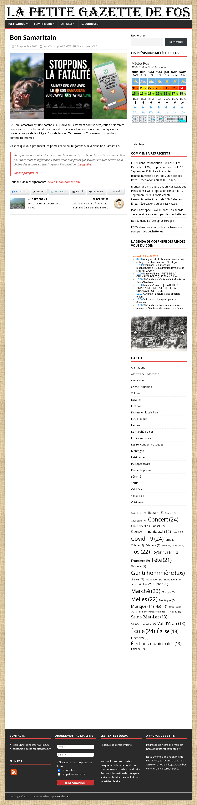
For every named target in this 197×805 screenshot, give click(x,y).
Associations (139, 380)
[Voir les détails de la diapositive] (159, 334)
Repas (175, 611)
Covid (178, 532)
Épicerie (136, 399)
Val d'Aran (137, 489)
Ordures (175, 607)
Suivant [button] (182, 333)
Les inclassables (141, 438)
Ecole (166, 545)
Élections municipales (156, 643)
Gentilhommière (158, 573)
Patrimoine (138, 457)
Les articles (68, 770)
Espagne (178, 545)
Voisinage (137, 502)
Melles (144, 599)
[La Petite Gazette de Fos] (98, 18)
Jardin (136, 584)
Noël (161, 606)
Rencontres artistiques (155, 611)
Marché (145, 590)
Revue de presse (141, 470)
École (143, 631)
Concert (163, 519)
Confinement (140, 526)
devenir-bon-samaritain (64, 182)
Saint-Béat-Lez (149, 617)
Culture (135, 393)
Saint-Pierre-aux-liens (143, 624)
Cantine (170, 513)
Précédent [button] (136, 333)
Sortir (134, 483)
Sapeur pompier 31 (26, 173)
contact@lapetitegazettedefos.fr (32, 748)
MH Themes (63, 796)
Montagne (137, 451)
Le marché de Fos (142, 431)
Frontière (140, 560)
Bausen (155, 513)
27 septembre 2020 (26, 46)
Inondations (172, 579)
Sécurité (136, 476)
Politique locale (140, 463)
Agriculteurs (138, 513)
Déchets (153, 545)
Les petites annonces (74, 774)
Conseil (158, 526)
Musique (142, 606)
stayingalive (84, 164)
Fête (162, 559)
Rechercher (138, 35)
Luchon (160, 584)
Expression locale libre (145, 412)
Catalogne (138, 520)
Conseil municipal (151, 531)
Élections (139, 638)
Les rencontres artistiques (147, 444)
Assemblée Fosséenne (145, 374)
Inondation (154, 579)
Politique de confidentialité (116, 744)
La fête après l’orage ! (160, 220)
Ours (135, 611)
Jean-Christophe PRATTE (57, 46)
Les (147, 584)
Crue (170, 539)
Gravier (137, 579)
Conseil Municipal (142, 387)
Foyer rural (165, 552)
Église (168, 631)
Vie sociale (83, 46)
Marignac (168, 592)
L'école (135, 425)
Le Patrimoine (43, 24)
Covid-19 (147, 538)
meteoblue (137, 144)
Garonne (138, 566)
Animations (138, 367)
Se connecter (90, 24)
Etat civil (136, 406)
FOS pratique (16, 24)
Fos (140, 551)
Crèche (137, 545)
